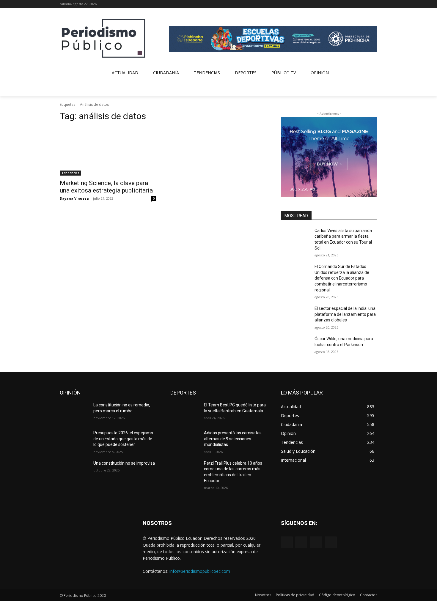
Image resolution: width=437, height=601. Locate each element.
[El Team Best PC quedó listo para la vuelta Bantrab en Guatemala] (184, 412)
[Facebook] (349, 4)
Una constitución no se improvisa (124, 463)
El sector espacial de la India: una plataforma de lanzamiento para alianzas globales (345, 314)
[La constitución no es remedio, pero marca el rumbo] (74, 412)
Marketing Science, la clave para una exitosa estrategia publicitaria (106, 186)
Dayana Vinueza (74, 198)
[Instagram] (357, 4)
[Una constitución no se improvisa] (74, 470)
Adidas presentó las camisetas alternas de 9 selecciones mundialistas (233, 438)
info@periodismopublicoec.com (199, 571)
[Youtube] (373, 4)
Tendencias (70, 173)
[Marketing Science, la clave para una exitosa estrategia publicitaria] (108, 151)
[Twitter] (365, 4)
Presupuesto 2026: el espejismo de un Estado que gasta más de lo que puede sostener (123, 438)
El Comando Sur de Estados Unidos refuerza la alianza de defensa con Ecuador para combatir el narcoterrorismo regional (342, 278)
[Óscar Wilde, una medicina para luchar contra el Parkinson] (295, 346)
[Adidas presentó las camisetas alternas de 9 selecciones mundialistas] (184, 440)
